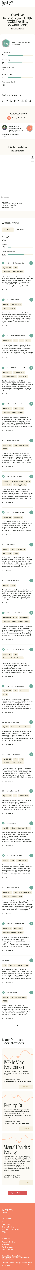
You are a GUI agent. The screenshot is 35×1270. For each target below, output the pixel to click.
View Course (26, 1087)
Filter (9, 230)
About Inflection (8, 1242)
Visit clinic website (17, 150)
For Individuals (7, 1250)
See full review (6, 290)
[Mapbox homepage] (5, 197)
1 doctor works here (17, 29)
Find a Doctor (7, 1224)
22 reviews (16, 44)
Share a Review (8, 1227)
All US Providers (7, 1259)
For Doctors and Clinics (11, 1230)
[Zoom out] (32, 159)
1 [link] (17, 1025)
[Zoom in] (32, 156)
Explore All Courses (17, 1193)
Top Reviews (20, 230)
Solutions (5, 1245)
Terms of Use (6, 1256)
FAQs (4, 1232)
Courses (5, 1222)
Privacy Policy (16, 1256)
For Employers (7, 1247)
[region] (17, 177)
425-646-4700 (7, 207)
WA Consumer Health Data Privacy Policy (15, 1257)
